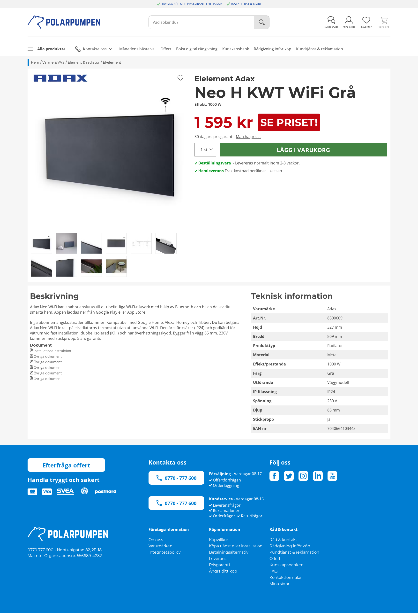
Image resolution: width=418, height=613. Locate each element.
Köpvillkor (218, 539)
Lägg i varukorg (303, 150)
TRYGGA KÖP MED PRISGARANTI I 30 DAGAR (192, 4)
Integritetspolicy (165, 552)
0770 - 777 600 (180, 478)
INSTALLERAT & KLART (246, 4)
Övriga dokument (48, 356)
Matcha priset (248, 136)
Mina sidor (279, 584)
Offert (275, 558)
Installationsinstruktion (52, 351)
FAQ (273, 571)
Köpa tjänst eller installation (235, 546)
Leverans (217, 558)
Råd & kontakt (283, 539)
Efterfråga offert (66, 465)
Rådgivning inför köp (289, 546)
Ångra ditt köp (223, 571)
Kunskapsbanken (286, 565)
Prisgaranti (219, 565)
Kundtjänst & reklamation (294, 552)
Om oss (156, 539)
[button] (109, 150)
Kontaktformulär (285, 577)
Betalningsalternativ (228, 552)
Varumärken (160, 546)
